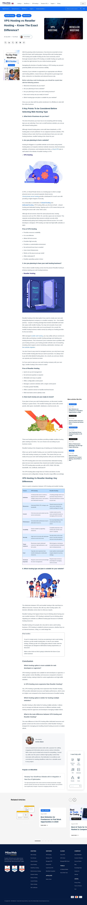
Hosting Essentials (40, 8)
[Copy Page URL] (5, 42)
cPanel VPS (48, 864)
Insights (31, 8)
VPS (19, 15)
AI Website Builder (64, 869)
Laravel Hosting (34, 881)
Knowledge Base (78, 867)
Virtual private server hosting (30, 196)
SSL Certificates (34, 887)
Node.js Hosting (34, 877)
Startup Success (15, 8)
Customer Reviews (78, 858)
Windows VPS (49, 858)
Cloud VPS (55, 149)
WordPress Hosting (35, 867)
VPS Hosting (48, 854)
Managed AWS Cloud (64, 861)
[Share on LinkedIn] (9, 42)
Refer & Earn (49, 879)
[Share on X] (12, 42)
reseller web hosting (37, 336)
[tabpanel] (40, 821)
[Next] (74, 799)
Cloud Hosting (34, 864)
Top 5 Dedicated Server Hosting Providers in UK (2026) (75, 434)
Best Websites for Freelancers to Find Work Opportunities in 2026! (76, 410)
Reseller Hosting (10, 15)
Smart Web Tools (64, 872)
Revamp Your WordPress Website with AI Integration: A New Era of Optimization (42, 778)
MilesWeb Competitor (50, 871)
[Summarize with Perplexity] (23, 42)
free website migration (28, 347)
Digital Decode (5, 8)
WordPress (24, 8)
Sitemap (76, 874)
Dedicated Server (73, 427)
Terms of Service (78, 885)
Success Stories (77, 861)
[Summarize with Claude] (20, 42)
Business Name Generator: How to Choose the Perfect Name (76, 422)
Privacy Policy (77, 882)
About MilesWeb (77, 854)
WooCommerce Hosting (36, 871)
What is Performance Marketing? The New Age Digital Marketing (75, 445)
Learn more (43, 825)
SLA (75, 889)
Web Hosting (26, 15)
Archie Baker (27, 36)
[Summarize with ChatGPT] (16, 42)
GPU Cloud (62, 858)
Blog (75, 864)
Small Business (73, 404)
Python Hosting (34, 884)
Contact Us (76, 871)
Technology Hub (76, 818)
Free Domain (33, 858)
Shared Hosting (34, 861)
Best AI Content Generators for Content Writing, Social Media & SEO (75, 458)
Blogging (71, 450)
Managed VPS (49, 861)
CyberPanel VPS (49, 867)
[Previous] (70, 799)
